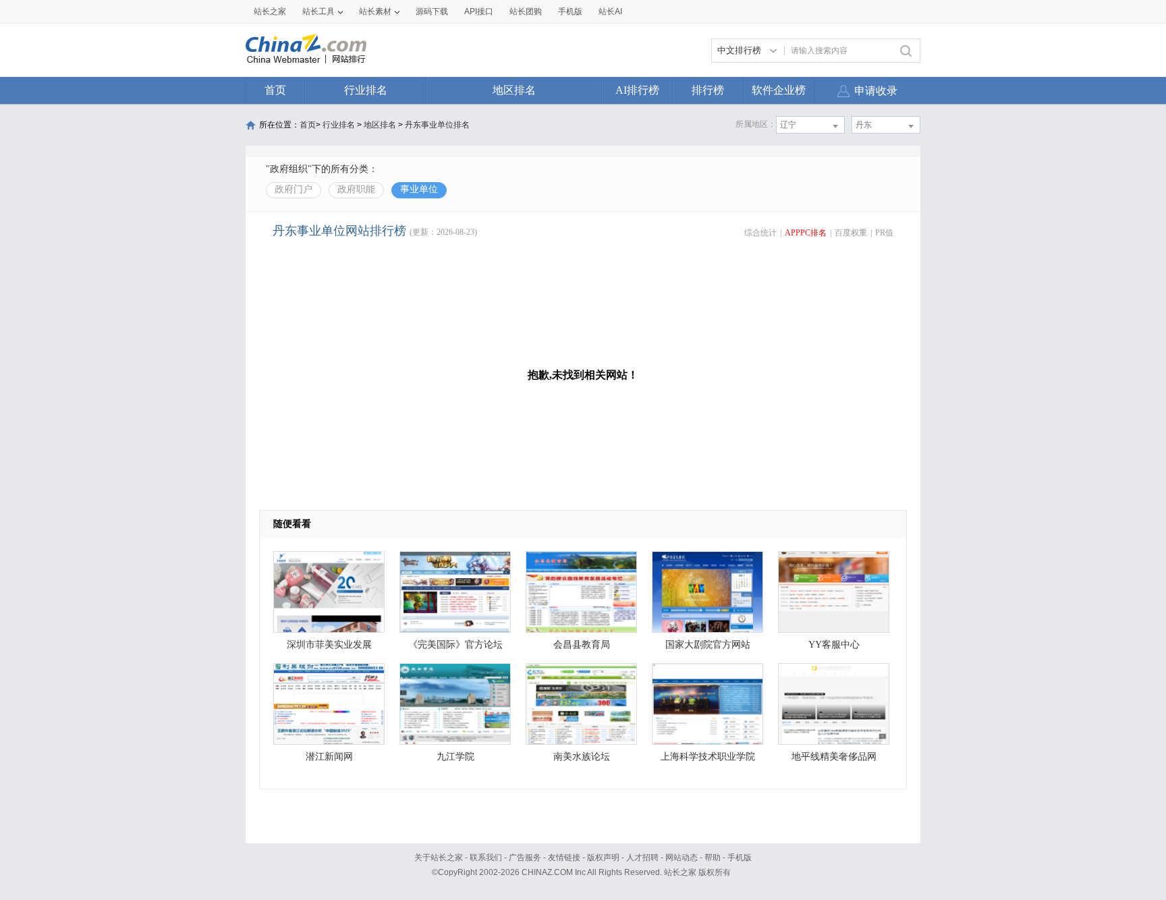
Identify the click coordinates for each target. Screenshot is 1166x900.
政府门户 (293, 189)
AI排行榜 (637, 90)
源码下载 (432, 11)
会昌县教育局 (581, 645)
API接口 (478, 11)
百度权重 (851, 232)
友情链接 (564, 857)
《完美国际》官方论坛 (455, 645)
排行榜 (708, 90)
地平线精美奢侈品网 (834, 757)
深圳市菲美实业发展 (329, 645)
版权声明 (603, 857)
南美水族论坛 (581, 757)
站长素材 (375, 11)
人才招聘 (642, 857)
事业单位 (419, 189)
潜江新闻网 (329, 757)
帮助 (712, 857)
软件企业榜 (779, 90)
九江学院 (455, 757)
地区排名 (514, 90)
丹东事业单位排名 (437, 125)
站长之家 (270, 11)
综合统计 (760, 232)
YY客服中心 (834, 645)
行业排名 (365, 90)
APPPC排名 (806, 232)
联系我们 (486, 857)
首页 (275, 90)
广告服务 (525, 857)
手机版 (739, 857)
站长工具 (318, 11)
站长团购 (525, 11)
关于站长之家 (438, 857)
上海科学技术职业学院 (708, 757)
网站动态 (681, 857)
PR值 (884, 232)
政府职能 (356, 189)
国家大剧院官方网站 (707, 645)
